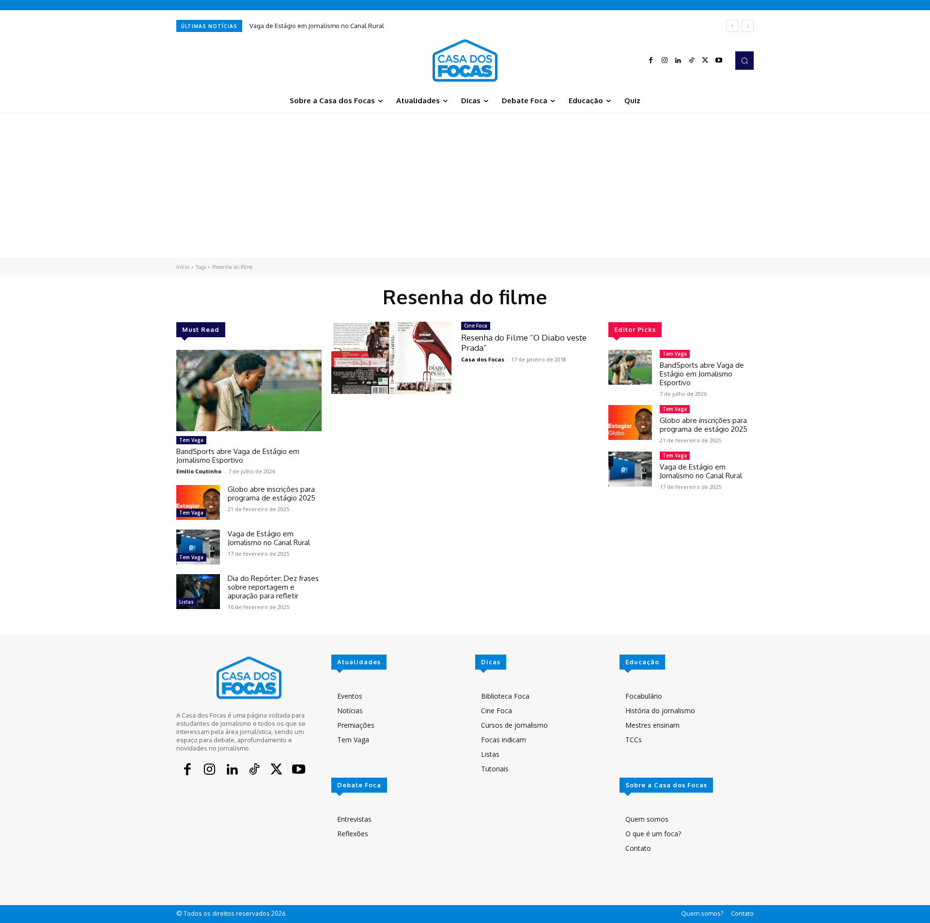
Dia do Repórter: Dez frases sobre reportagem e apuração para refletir (273, 587)
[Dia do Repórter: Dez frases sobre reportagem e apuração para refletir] (198, 591)
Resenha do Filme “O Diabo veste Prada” (524, 342)
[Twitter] (705, 60)
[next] (748, 26)
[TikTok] (691, 60)
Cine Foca (475, 325)
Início (182, 267)
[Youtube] (719, 60)
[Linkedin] (678, 60)
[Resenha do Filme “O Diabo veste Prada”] (391, 358)
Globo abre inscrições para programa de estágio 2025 (271, 493)
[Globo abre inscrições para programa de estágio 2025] (198, 502)
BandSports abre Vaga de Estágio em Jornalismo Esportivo (237, 456)
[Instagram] (664, 60)
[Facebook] (651, 60)
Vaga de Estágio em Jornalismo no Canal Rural (316, 26)
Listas (186, 601)
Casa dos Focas (482, 359)
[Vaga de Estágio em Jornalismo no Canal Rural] (198, 547)
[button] (744, 60)
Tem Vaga (191, 440)
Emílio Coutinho (198, 471)
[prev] (732, 26)
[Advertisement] (465, 185)
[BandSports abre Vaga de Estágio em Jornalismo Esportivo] (249, 390)
